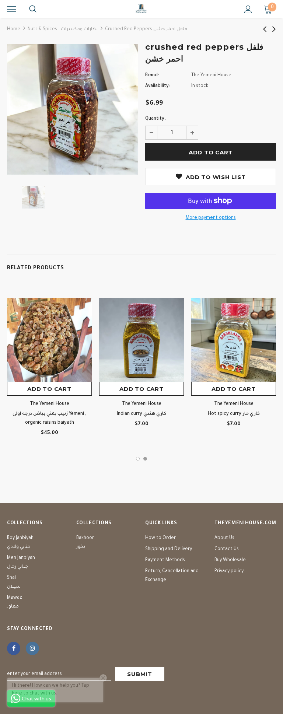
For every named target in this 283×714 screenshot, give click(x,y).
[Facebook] (13, 648)
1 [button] (138, 459)
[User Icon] (248, 9)
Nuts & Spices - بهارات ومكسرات (63, 29)
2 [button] (145, 459)
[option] (72, 109)
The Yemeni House (211, 75)
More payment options (211, 218)
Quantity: (155, 119)
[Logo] (141, 9)
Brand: (152, 75)
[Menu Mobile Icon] (11, 9)
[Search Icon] (32, 9)
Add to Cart (49, 388)
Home (13, 29)
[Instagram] (32, 648)
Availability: (157, 86)
